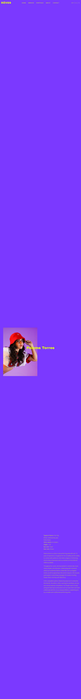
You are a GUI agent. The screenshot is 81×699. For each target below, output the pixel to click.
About (48, 3)
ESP (72, 3)
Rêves (6, 2)
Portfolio (40, 3)
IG (76, 3)
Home (24, 3)
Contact (56, 3)
